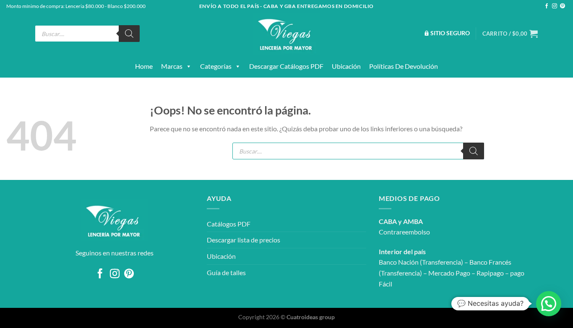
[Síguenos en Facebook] (546, 6)
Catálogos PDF (228, 224)
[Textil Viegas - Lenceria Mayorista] (286, 34)
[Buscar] (129, 33)
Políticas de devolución (403, 66)
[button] (548, 303)
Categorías (216, 66)
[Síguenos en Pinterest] (562, 6)
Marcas (171, 66)
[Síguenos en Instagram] (554, 6)
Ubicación (346, 66)
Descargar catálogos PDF (286, 66)
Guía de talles (226, 272)
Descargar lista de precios (243, 240)
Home (144, 66)
